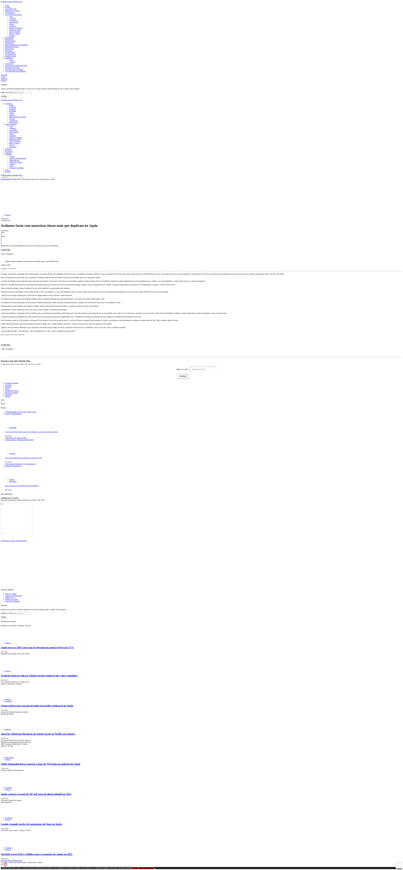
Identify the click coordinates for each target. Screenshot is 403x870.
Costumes (12, 18)
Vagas (11, 60)
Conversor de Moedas (16, 168)
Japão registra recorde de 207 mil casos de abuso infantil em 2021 (36, 794)
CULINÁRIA (9, 13)
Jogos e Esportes (14, 32)
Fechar (135, 868)
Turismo (12, 35)
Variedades (12, 427)
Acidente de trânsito (11, 383)
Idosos (7, 389)
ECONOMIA (9, 37)
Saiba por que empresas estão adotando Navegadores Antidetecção (22, 485)
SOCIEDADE (10, 52)
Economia (12, 107)
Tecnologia (13, 481)
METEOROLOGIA (12, 47)
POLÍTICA (9, 50)
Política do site (14, 160)
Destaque (8, 387)
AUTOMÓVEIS (10, 9)
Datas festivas (13, 22)
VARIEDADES (10, 56)
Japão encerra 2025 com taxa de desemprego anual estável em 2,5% (37, 647)
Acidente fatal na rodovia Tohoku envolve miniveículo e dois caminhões (39, 675)
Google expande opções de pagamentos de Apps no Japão (31, 824)
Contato (11, 156)
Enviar (4, 617)
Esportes (12, 119)
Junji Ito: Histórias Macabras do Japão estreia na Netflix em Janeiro (38, 734)
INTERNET (9, 43)
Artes (11, 17)
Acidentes (8, 385)
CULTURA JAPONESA (13, 15)
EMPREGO (9, 58)
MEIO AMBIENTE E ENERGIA (16, 45)
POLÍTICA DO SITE (12, 67)
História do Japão (15, 30)
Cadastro (12, 62)
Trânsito (7, 396)
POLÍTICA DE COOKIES (14, 69)
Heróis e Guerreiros (15, 28)
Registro (8, 7)
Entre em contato (10, 594)
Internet (11, 115)
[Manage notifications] (5, 864)
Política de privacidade (146, 868)
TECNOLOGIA (10, 54)
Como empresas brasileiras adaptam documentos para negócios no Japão (23, 457)
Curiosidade (13, 20)
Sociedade (12, 111)
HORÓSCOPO (10, 41)
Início (3, 179)
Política (11, 105)
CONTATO (9, 64)
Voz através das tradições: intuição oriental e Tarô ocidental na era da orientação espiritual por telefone (31, 431)
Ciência (11, 113)
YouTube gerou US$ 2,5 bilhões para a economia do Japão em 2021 (36, 854)
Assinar (4, 96)
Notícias (7, 179)
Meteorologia (13, 122)
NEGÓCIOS (9, 49)
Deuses (11, 24)
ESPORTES (9, 39)
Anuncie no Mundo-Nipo (17, 158)
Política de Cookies (15, 162)
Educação (12, 26)
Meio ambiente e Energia (17, 117)
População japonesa (11, 392)
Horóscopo (13, 147)
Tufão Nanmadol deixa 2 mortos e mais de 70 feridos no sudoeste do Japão (40, 764)
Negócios (12, 109)
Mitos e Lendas (14, 34)
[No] (154, 868)
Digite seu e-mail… (183, 369)
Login (7, 5)
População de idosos (12, 391)
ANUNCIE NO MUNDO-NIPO (16, 66)
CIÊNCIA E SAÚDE (12, 11)
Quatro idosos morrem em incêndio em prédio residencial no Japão (37, 705)
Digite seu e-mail (6, 92)
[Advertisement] (201, 196)
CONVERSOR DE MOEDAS (15, 71)
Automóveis (13, 121)
